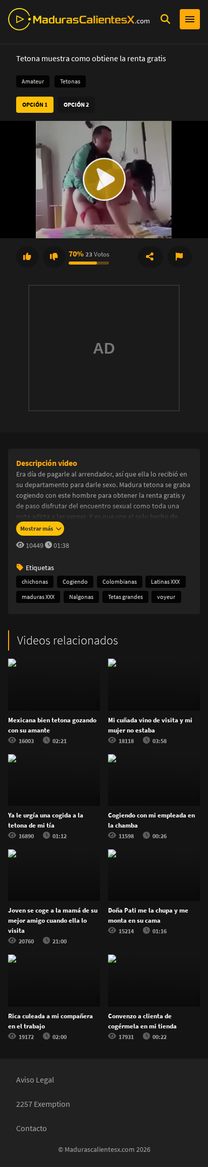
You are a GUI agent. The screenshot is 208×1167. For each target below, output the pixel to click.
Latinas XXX (165, 581)
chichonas (35, 581)
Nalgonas (81, 596)
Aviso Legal (35, 1079)
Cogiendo (75, 581)
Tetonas (70, 81)
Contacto (31, 1128)
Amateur (33, 81)
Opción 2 (76, 104)
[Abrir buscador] (165, 19)
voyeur (166, 596)
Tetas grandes (125, 596)
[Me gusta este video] (27, 257)
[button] (104, 179)
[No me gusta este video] (54, 257)
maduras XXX (38, 596)
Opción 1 (34, 104)
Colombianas (119, 581)
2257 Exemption (43, 1104)
